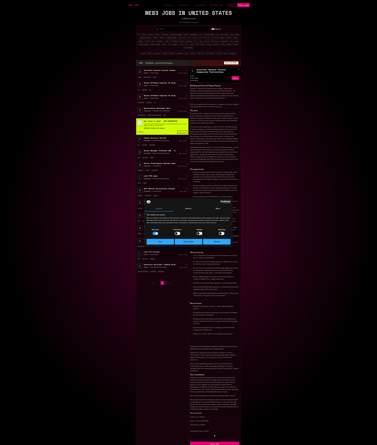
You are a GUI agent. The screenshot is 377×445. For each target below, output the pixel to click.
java (153, 41)
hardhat (141, 41)
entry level (182, 37)
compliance (141, 102)
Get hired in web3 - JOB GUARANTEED (160, 121)
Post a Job (243, 5)
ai (138, 34)
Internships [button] (184, 5)
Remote (218, 29)
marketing (175, 41)
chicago (165, 53)
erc (189, 37)
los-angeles (179, 53)
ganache (229, 37)
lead (139, 183)
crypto (185, 34)
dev (164, 115)
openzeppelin (224, 41)
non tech (206, 41)
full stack (215, 37)
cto (201, 34)
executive (161, 271)
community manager (176, 34)
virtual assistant (143, 271)
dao (217, 34)
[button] (140, 5)
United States (155, 73)
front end (206, 37)
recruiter (152, 145)
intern (147, 41)
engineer (144, 89)
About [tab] (218, 208)
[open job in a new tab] (238, 69)
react (164, 44)
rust (186, 44)
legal (139, 77)
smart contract (200, 44)
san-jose (219, 53)
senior (152, 157)
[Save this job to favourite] (228, 78)
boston (149, 53)
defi (232, 34)
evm (200, 37)
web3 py (229, 44)
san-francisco (210, 53)
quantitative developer (154, 115)
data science (224, 34)
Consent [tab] (159, 208)
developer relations (145, 37)
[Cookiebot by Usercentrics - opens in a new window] (222, 201)
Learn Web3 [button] (200, 5)
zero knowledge (188, 47)
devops (155, 37)
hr (150, 89)
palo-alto (200, 53)
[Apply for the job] (192, 70)
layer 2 (167, 41)
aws (139, 221)
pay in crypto (234, 41)
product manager (143, 44)
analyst (144, 34)
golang (235, 37)
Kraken (192, 76)
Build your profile (231, 63)
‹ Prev (153, 283)
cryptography (193, 34)
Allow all (217, 241)
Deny (160, 241)
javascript (160, 41)
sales (191, 44)
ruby (181, 44)
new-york (193, 53)
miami (186, 53)
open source (215, 41)
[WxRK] (141, 63)
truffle (222, 44)
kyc (139, 157)
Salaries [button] (168, 5)
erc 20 (194, 37)
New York (156, 111)
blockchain (165, 34)
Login (231, 5)
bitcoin (158, 34)
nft (195, 41)
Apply (235, 78)
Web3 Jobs (133, 5)
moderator (189, 41)
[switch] (177, 233)
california (157, 53)
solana (209, 44)
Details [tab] (188, 208)
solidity (215, 44)
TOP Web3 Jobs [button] (217, 5)
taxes (225, 53)
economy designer (171, 37)
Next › (172, 283)
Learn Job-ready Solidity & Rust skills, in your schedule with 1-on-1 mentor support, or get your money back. (165, 125)
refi (169, 44)
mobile (182, 41)
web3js (236, 44)
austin (143, 53)
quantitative (141, 115)
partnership (147, 77)
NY (160, 111)
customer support (209, 34)
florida (171, 53)
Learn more (182, 132)
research (175, 44)
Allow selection (188, 241)
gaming (222, 37)
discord (162, 37)
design (237, 34)
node (200, 41)
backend (151, 34)
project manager (155, 44)
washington (233, 53)
